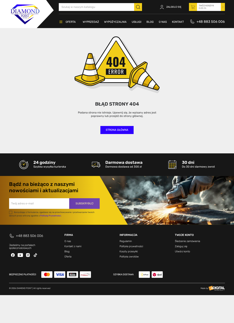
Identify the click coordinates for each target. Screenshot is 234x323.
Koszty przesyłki (129, 251)
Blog (67, 251)
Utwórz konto (182, 251)
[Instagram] (28, 255)
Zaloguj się (181, 246)
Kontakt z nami (72, 246)
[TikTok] (35, 255)
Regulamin (126, 241)
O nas (67, 241)
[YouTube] (20, 255)
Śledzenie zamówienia (187, 241)
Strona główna (117, 129)
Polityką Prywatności (50, 215)
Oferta (67, 256)
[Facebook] (13, 255)
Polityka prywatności (131, 246)
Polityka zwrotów (129, 256)
